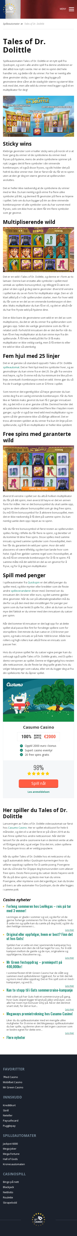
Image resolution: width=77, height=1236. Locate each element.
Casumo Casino (17, 827)
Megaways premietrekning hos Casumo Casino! (40, 1014)
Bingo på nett (11, 1182)
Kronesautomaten (14, 1164)
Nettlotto (8, 1192)
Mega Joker (9, 1148)
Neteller (7, 1115)
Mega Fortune (11, 1154)
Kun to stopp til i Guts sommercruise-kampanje (40, 990)
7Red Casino (10, 1077)
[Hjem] (17, 9)
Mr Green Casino (13, 1087)
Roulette (8, 1197)
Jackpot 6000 (10, 1143)
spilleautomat (11, 367)
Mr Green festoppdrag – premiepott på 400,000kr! (34, 964)
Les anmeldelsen (39, 792)
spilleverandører (21, 591)
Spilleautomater (11, 23)
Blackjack (8, 1187)
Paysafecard (10, 1120)
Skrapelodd (10, 1202)
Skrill (6, 1110)
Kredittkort (9, 1105)
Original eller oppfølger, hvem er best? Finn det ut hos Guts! (40, 936)
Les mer (69, 930)
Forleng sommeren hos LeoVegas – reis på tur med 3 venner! (39, 908)
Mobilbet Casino (12, 1082)
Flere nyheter (16, 1037)
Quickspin (34, 582)
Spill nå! (38, 783)
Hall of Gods (10, 1159)
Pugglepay (9, 1126)
